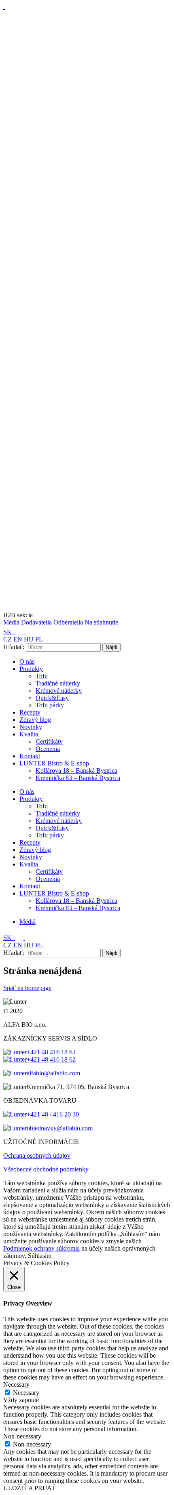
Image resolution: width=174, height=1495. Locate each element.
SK (8, 632)
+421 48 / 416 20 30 (53, 1114)
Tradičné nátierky (58, 683)
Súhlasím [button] (39, 1255)
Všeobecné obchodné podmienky (46, 1169)
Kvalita (28, 734)
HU (29, 639)
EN (17, 639)
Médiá (11, 622)
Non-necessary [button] (22, 1436)
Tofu (42, 676)
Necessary (26, 1392)
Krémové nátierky (59, 690)
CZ (7, 639)
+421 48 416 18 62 (51, 1052)
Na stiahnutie (101, 622)
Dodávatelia (36, 622)
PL (39, 639)
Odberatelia (68, 622)
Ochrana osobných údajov (36, 1155)
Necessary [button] (16, 1384)
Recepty (29, 712)
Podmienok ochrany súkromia (41, 1248)
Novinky (30, 726)
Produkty (31, 668)
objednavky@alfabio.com (60, 1128)
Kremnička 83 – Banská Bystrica (78, 777)
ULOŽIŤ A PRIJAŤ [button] (29, 1487)
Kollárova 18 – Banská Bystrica (76, 770)
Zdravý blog (35, 719)
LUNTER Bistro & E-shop (54, 763)
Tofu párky (50, 705)
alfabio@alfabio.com (53, 1073)
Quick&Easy (52, 697)
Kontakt (29, 756)
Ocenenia (48, 748)
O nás (26, 661)
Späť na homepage (27, 987)
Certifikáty (49, 741)
